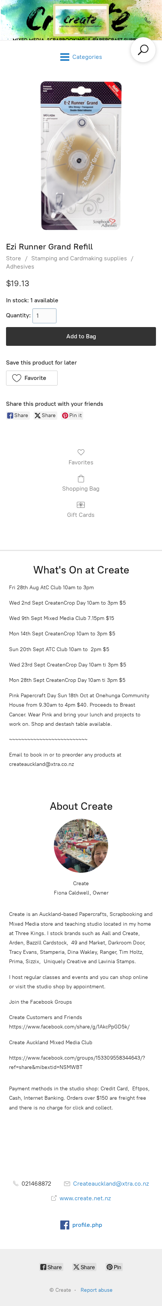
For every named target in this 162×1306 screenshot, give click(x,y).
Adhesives (20, 266)
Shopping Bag (80, 488)
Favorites (81, 462)
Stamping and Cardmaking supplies (79, 258)
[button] (32, 378)
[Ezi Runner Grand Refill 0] (81, 155)
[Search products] (143, 50)
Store (13, 258)
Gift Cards (81, 514)
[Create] (81, 20)
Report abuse (97, 1290)
